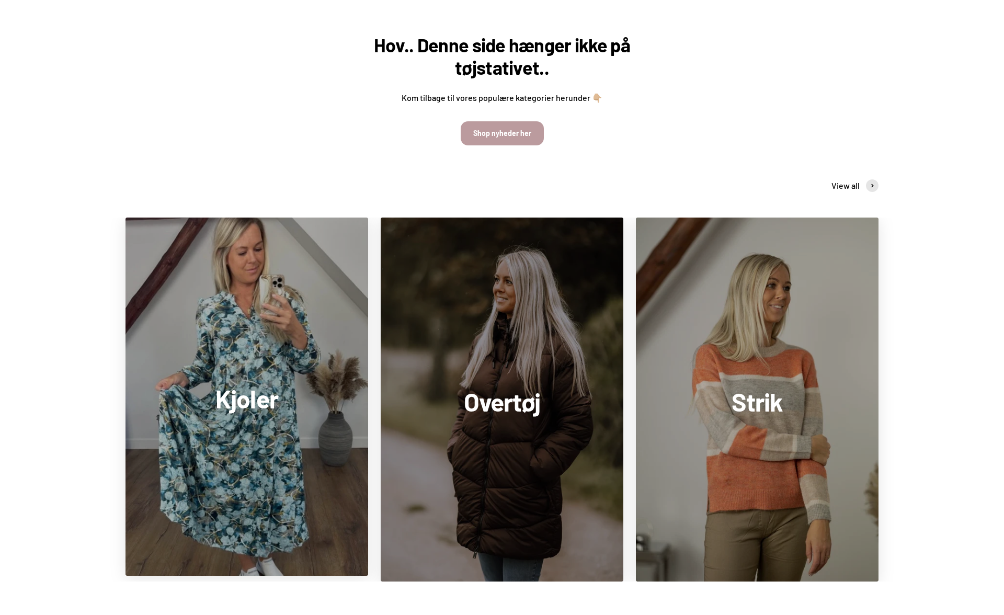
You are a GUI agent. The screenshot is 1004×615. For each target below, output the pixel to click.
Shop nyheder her (502, 133)
